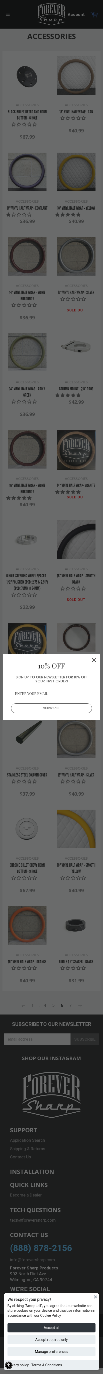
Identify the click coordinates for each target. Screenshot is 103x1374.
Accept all (51, 1328)
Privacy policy (18, 1365)
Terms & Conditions (46, 1365)
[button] (8, 1365)
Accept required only (51, 1340)
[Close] (95, 1297)
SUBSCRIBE (51, 708)
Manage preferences (51, 1352)
